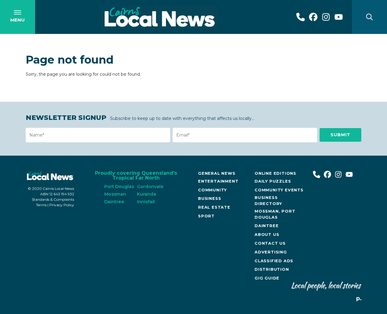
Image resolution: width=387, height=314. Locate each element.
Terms (41, 205)
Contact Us (270, 243)
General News (217, 173)
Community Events (279, 190)
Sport (206, 216)
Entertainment (218, 181)
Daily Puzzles (273, 181)
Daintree (266, 225)
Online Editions (275, 173)
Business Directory (268, 200)
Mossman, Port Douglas (275, 214)
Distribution (272, 269)
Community (212, 190)
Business (209, 198)
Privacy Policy (61, 205)
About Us (267, 234)
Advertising (271, 252)
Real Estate (214, 207)
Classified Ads (274, 261)
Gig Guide (267, 278)
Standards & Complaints (53, 199)
